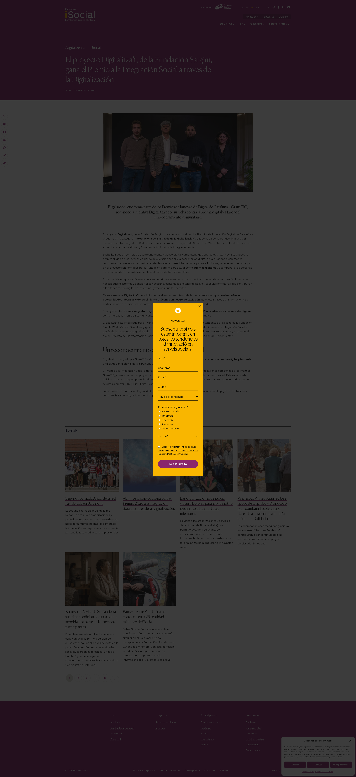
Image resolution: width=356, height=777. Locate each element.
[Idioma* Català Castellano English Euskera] (178, 436)
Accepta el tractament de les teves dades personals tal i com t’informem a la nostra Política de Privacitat (178, 450)
